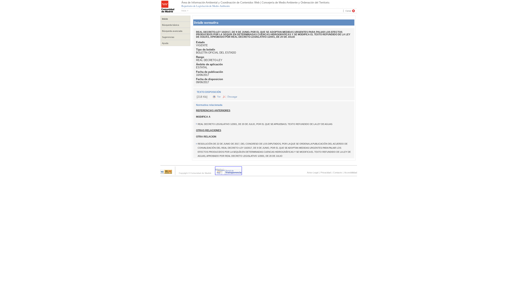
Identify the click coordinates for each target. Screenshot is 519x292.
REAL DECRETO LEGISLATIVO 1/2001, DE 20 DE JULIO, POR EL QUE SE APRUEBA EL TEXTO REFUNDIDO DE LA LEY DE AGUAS (265, 124)
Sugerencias (168, 37)
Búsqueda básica (170, 25)
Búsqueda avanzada (172, 31)
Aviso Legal (312, 172)
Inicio (183, 11)
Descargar (232, 97)
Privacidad (326, 172)
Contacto (337, 172)
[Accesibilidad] (166, 172)
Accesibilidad (350, 172)
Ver (219, 97)
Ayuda (165, 43)
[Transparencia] (228, 174)
